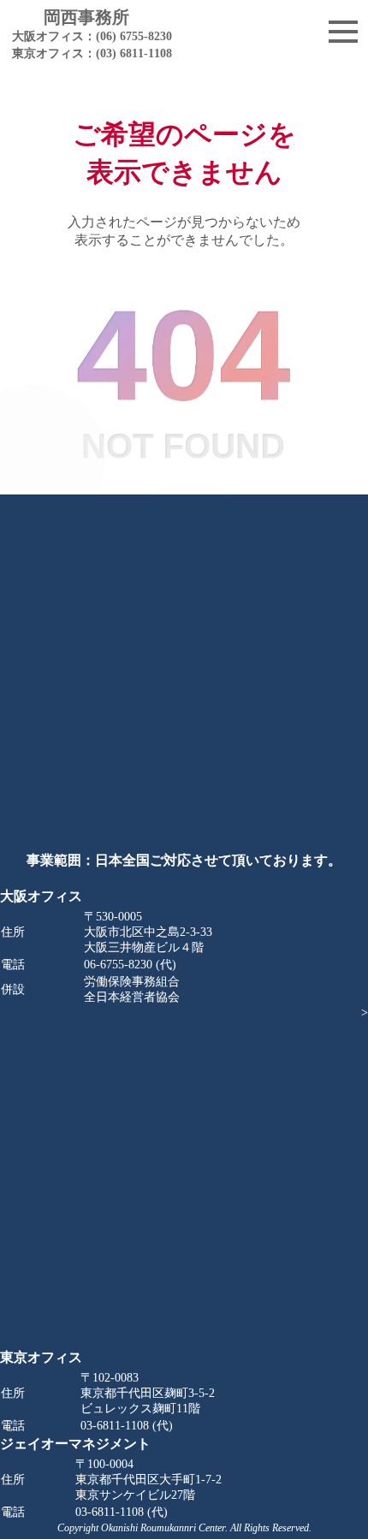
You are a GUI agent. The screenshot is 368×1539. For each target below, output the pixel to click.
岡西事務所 (86, 34)
